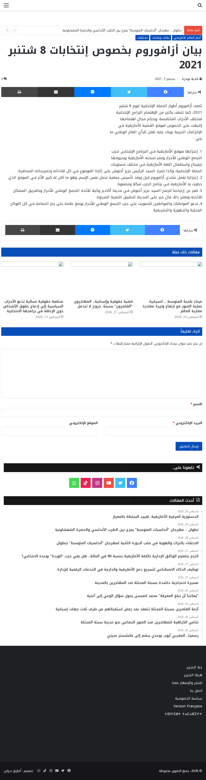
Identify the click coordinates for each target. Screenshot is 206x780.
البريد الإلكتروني (187, 423)
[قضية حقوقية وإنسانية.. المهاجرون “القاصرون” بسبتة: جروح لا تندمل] (102, 279)
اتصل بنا (196, 690)
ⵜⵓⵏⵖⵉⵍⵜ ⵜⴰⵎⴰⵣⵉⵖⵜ (183, 714)
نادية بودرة (190, 79)
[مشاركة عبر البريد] (56, 92)
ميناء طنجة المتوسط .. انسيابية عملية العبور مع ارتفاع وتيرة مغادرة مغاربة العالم (172, 306)
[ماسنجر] (92, 92)
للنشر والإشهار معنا (187, 683)
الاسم (196, 404)
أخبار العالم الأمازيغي (187, 37)
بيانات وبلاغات (161, 37)
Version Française (188, 706)
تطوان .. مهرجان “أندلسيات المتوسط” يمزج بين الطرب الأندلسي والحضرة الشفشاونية (122, 30)
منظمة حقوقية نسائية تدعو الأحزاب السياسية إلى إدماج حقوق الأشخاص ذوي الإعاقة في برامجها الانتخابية (33, 306)
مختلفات (142, 37)
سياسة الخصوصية (188, 698)
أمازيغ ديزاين (12, 771)
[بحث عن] (199, 7)
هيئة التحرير (193, 675)
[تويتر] (129, 92)
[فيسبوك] (165, 92)
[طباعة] (19, 92)
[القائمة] (6, 7)
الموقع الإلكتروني (83, 423)
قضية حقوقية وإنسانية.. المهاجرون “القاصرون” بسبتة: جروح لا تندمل (103, 304)
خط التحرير (194, 667)
